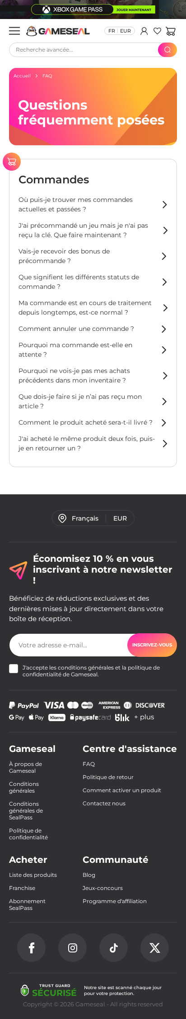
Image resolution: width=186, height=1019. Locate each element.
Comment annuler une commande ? (76, 329)
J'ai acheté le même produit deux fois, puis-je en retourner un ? (87, 443)
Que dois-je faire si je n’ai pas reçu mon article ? (80, 401)
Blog (89, 874)
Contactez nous (104, 803)
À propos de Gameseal (25, 767)
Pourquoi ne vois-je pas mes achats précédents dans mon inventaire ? (74, 375)
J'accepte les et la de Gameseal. (91, 671)
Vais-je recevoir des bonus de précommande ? (64, 256)
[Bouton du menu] (14, 31)
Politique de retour (108, 777)
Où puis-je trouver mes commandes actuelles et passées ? (76, 204)
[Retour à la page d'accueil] (58, 31)
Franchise (22, 888)
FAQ (89, 764)
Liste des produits (33, 874)
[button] (170, 31)
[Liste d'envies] (157, 31)
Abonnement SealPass (27, 904)
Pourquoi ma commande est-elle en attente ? (75, 350)
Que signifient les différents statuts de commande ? (79, 282)
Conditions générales (24, 787)
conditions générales (86, 667)
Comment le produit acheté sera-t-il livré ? (86, 422)
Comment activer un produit (122, 790)
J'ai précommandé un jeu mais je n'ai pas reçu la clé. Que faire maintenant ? (83, 230)
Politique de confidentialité (28, 834)
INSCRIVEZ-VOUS (152, 645)
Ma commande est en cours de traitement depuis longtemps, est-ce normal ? (85, 307)
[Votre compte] (144, 31)
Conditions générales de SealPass (26, 810)
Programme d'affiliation (115, 901)
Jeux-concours (103, 888)
